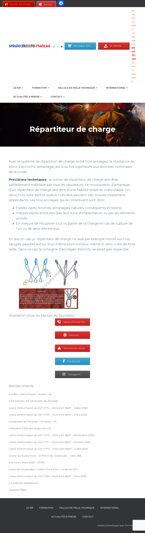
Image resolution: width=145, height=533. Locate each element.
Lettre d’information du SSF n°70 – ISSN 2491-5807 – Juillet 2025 (48, 448)
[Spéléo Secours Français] (29, 46)
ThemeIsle (130, 525)
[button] (22, 87)
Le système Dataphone (23, 483)
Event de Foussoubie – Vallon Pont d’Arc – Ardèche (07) (43, 469)
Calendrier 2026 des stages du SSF (30, 428)
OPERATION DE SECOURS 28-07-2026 (33, 401)
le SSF (17, 87)
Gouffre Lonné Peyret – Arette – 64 (30, 394)
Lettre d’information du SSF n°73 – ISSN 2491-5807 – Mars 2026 (48, 414)
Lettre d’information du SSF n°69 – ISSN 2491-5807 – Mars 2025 (47, 476)
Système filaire (18, 489)
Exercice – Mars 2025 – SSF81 (27, 462)
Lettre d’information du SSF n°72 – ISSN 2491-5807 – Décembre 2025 (51, 435)
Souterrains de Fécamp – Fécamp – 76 (32, 421)
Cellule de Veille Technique (76, 87)
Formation (39, 87)
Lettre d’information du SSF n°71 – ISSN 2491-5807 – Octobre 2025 (49, 442)
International (116, 87)
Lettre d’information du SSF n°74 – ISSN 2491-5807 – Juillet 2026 (48, 408)
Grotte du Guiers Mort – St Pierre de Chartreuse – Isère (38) (45, 455)
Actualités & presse (26, 96)
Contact (57, 96)
